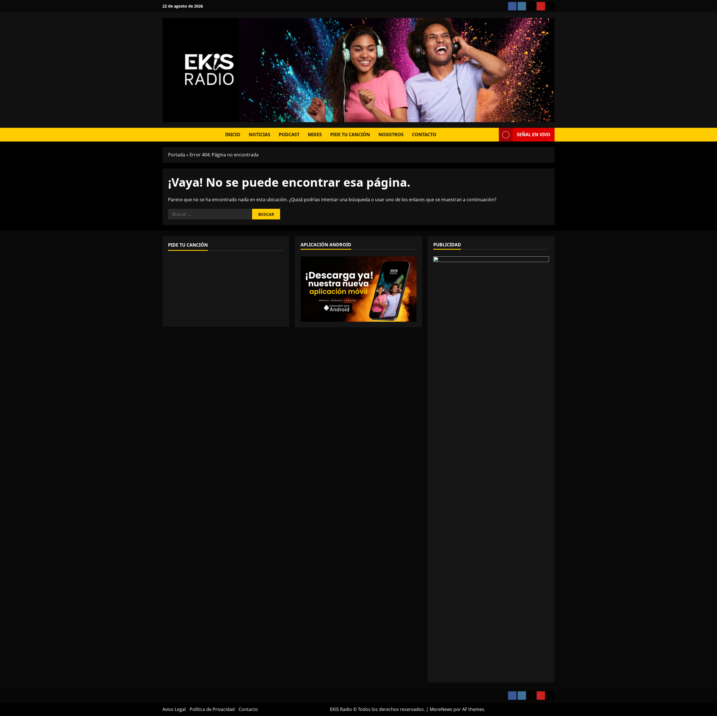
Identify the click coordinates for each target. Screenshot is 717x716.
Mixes (315, 134)
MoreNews (441, 709)
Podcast (289, 134)
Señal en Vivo (533, 134)
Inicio (232, 134)
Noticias (259, 134)
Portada (176, 155)
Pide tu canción (350, 134)
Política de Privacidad (212, 709)
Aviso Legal (174, 709)
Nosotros (391, 134)
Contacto (424, 134)
